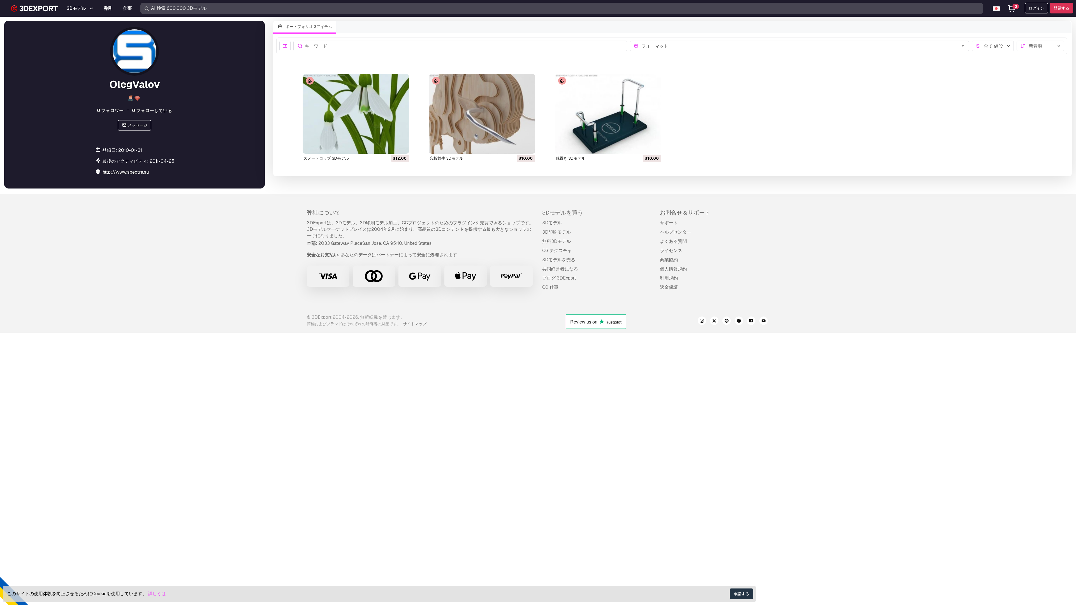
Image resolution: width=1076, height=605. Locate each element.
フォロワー (110, 110)
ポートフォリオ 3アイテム (308, 26)
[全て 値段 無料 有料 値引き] (993, 46)
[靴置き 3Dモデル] (608, 114)
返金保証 (669, 287)
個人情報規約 (673, 269)
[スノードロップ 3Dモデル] (356, 114)
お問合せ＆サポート (685, 212)
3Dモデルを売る (558, 260)
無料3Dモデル (556, 241)
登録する (1061, 8)
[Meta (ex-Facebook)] (739, 321)
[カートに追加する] (389, 146)
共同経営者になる (560, 269)
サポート (669, 223)
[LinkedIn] (751, 321)
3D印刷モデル (556, 232)
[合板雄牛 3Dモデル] (482, 114)
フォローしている (152, 110)
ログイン (1036, 8)
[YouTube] (763, 321)
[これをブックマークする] (401, 146)
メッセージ (137, 125)
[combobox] (803, 46)
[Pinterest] (726, 321)
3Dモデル (552, 223)
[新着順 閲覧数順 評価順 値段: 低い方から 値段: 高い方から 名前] (1040, 46)
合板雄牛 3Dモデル (446, 158)
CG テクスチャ (557, 250)
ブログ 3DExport (559, 278)
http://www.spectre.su (126, 172)
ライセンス (671, 250)
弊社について (323, 212)
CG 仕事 (550, 287)
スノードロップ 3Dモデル (326, 158)
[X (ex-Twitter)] (714, 321)
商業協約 (669, 260)
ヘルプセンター (675, 232)
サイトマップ (414, 323)
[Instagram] (702, 321)
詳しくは (157, 594)
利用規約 (669, 278)
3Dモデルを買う (562, 212)
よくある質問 (673, 241)
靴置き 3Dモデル (570, 158)
